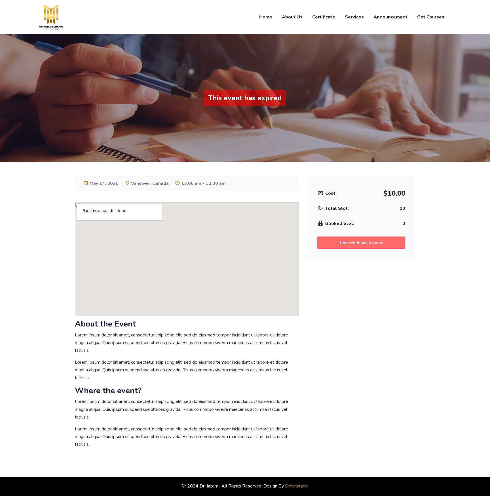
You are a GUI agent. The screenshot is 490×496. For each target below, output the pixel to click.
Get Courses (430, 17)
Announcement (390, 17)
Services (354, 17)
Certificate (323, 17)
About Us (292, 17)
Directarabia (297, 486)
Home (265, 17)
